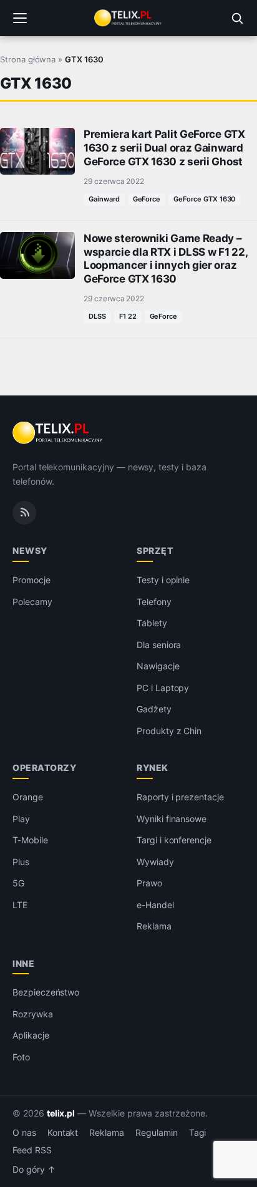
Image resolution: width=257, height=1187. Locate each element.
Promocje (31, 579)
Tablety (152, 623)
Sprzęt (155, 550)
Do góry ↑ (34, 1170)
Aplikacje (30, 1035)
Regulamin (156, 1133)
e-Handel (155, 904)
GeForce (147, 199)
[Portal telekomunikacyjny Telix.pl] (128, 18)
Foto (21, 1057)
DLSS (97, 316)
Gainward (104, 199)
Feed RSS (32, 1150)
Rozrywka (32, 1014)
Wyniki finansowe (171, 818)
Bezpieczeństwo (45, 992)
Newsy (29, 550)
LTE (19, 904)
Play (21, 818)
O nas (24, 1133)
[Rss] (24, 513)
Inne (23, 963)
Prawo (149, 883)
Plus (20, 861)
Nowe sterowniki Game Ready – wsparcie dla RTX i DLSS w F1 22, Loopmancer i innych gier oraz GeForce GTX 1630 (165, 258)
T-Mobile (30, 840)
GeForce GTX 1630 (204, 199)
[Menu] (20, 18)
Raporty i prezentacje (180, 797)
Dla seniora (159, 644)
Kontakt (63, 1133)
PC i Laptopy (163, 687)
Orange (27, 797)
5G (18, 883)
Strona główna (28, 59)
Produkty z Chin (169, 730)
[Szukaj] (237, 18)
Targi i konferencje (174, 840)
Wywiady (155, 861)
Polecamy (32, 601)
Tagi (197, 1133)
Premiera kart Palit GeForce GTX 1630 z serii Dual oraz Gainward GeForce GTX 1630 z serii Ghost (164, 148)
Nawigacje (158, 666)
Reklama (154, 926)
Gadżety (154, 709)
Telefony (154, 601)
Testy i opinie (163, 579)
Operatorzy (44, 767)
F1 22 (128, 316)
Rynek (152, 767)
